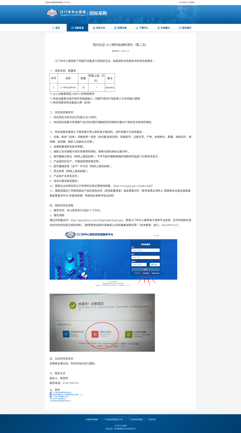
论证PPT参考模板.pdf (59, 399)
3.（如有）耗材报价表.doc (60, 397)
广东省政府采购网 (136, 419)
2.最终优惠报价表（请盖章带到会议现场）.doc (67, 395)
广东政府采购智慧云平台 (113, 419)
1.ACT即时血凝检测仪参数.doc (62, 392)
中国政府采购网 (92, 419)
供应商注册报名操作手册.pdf (61, 401)
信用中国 (151, 419)
